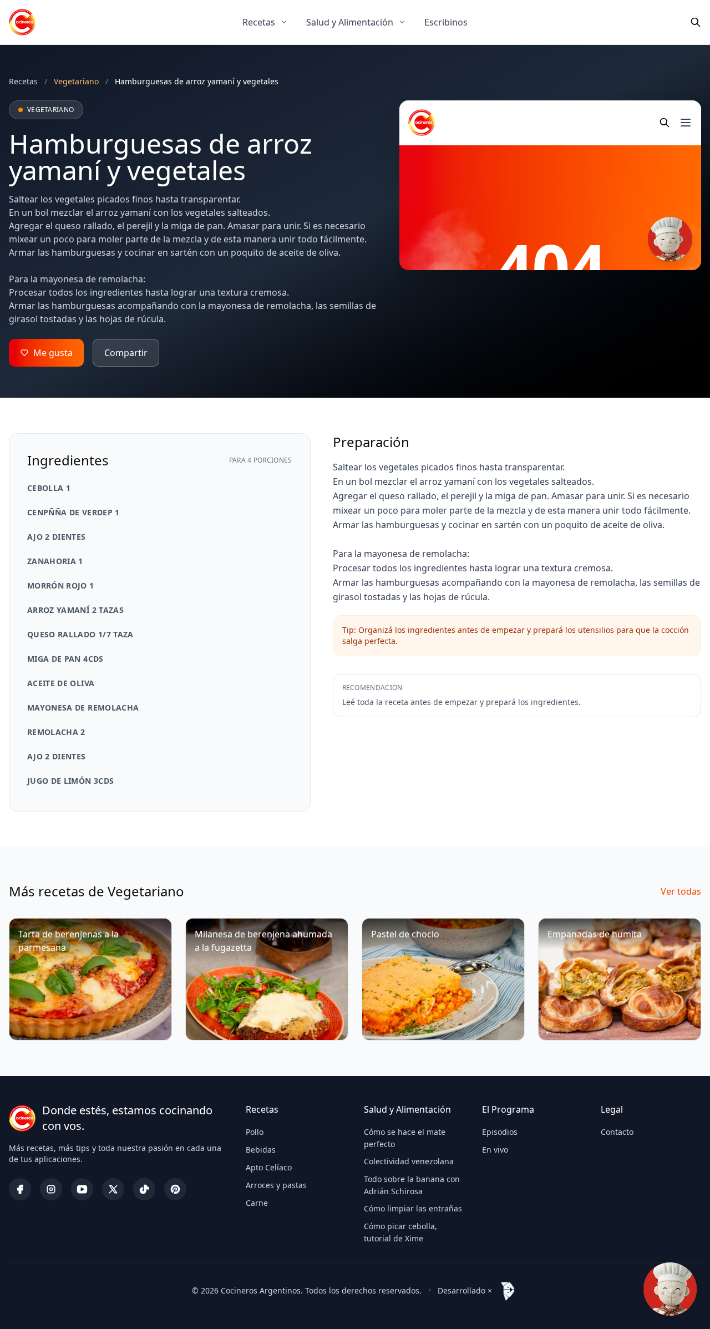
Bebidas (261, 1149)
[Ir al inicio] (22, 22)
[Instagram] (51, 1189)
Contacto (617, 1132)
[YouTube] (82, 1189)
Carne (257, 1203)
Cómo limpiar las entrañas (413, 1208)
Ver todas (681, 891)
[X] (113, 1189)
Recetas (258, 22)
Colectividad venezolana (409, 1161)
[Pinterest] (175, 1189)
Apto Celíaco (269, 1167)
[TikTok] (144, 1189)
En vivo (495, 1149)
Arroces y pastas (276, 1185)
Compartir (126, 353)
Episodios (500, 1132)
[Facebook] (20, 1189)
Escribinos (446, 22)
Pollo (254, 1132)
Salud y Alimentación (349, 22)
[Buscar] (695, 22)
